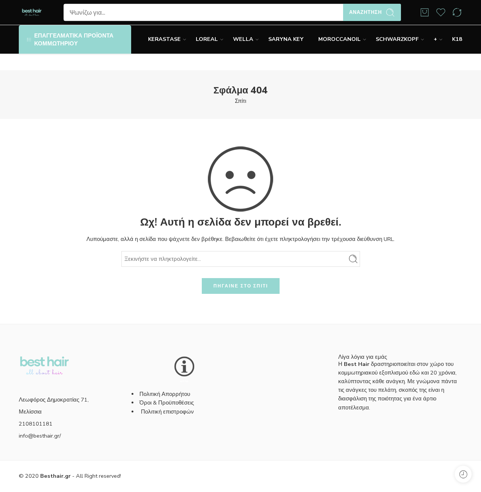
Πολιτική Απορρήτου (164, 394)
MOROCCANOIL (339, 39)
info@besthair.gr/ (40, 435)
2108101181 (36, 423)
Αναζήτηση (365, 12)
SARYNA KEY (285, 39)
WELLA (243, 39)
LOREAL (207, 39)
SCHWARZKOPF (397, 39)
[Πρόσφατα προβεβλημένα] (463, 474)
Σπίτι (240, 101)
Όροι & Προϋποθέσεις (166, 402)
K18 (457, 39)
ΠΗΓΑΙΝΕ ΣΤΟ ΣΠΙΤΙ (240, 286)
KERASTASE (164, 39)
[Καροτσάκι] (424, 12)
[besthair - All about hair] (32, 12)
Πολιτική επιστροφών (168, 411)
